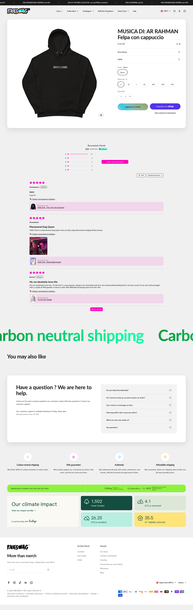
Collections (71, 11)
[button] (79, 154)
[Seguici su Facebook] (8, 582)
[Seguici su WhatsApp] (31, 582)
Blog (102, 572)
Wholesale (104, 568)
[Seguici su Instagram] (14, 582)
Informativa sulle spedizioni (79, 594)
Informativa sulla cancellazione (17, 596)
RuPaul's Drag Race (105, 11)
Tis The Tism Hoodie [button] (45, 300)
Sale (134, 11)
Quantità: (121, 91)
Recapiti (93, 594)
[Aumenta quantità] (130, 96)
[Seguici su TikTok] (20, 582)
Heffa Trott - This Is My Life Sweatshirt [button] (51, 208)
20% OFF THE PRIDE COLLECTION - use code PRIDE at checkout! (75, 2)
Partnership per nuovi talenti (111, 564)
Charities (103, 560)
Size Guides (81, 556)
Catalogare (87, 11)
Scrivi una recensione (115, 162)
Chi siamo (104, 552)
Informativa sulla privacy (34, 594)
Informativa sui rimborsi (15, 594)
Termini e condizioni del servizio (56, 594)
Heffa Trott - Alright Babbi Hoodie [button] (49, 262)
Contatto (80, 552)
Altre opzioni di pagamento (165, 113)
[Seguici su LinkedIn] (25, 582)
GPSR (79, 560)
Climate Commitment (108, 556)
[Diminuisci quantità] (121, 96)
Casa (58, 11)
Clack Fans (122, 11)
